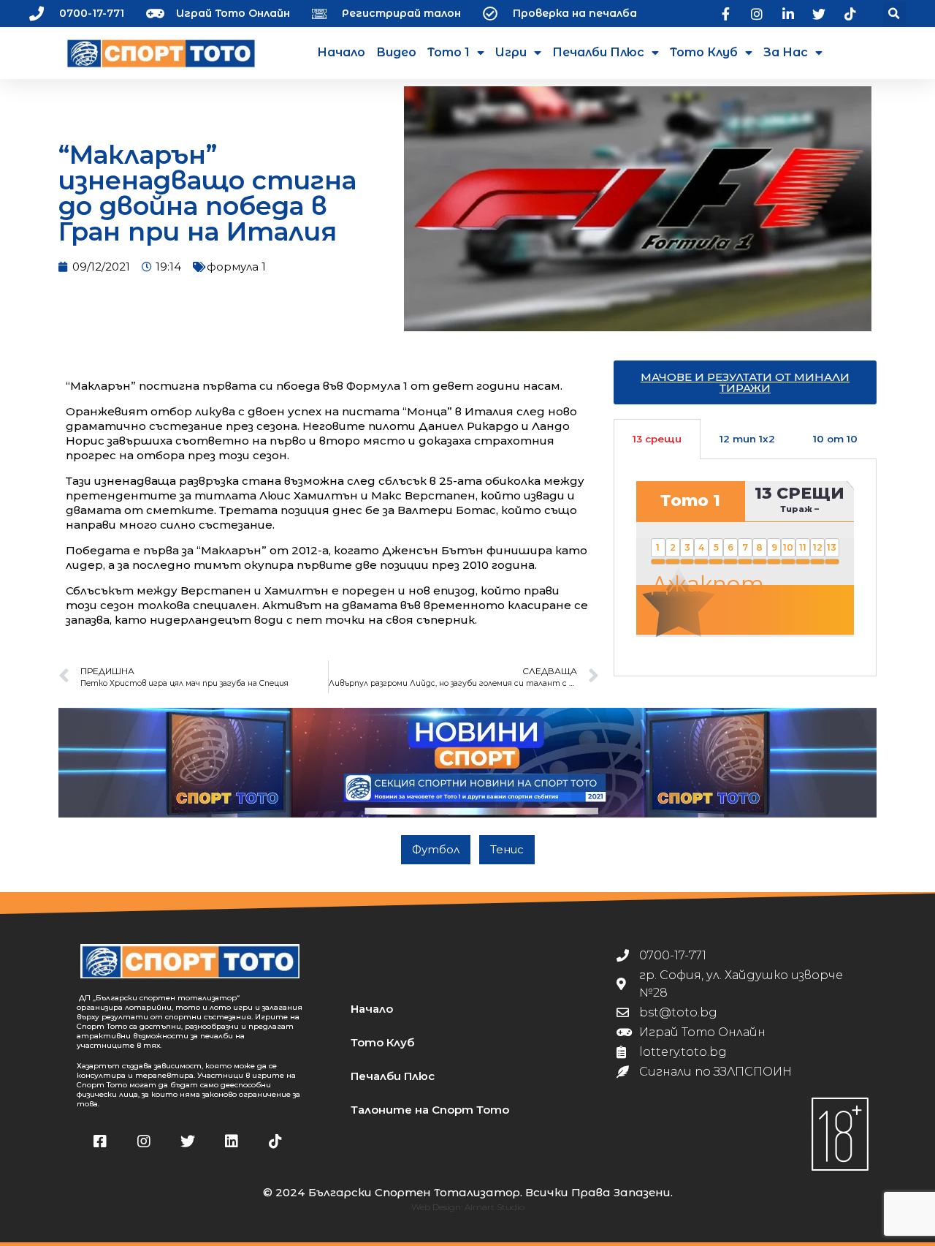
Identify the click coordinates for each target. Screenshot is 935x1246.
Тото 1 (448, 52)
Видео (396, 52)
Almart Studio (494, 1206)
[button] (894, 13)
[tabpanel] (745, 567)
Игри (511, 52)
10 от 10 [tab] (835, 439)
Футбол (435, 849)
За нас (785, 52)
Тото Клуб (704, 52)
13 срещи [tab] (657, 439)
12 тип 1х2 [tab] (747, 439)
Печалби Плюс (598, 52)
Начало (341, 52)
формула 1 (236, 266)
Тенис (507, 849)
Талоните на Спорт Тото (430, 1110)
